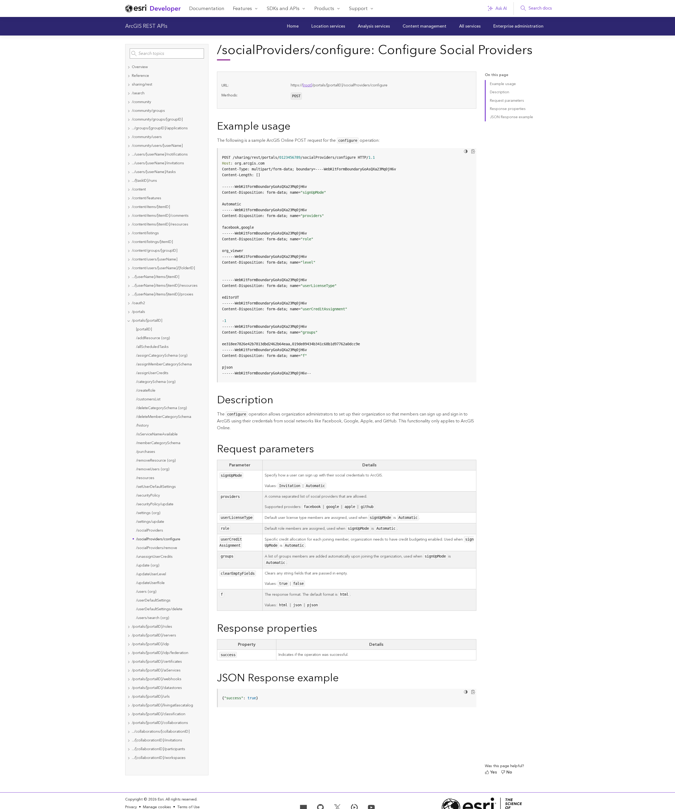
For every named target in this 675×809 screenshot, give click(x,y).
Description (499, 92)
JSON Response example (511, 117)
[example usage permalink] (294, 127)
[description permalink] (277, 401)
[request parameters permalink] (318, 450)
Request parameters (507, 101)
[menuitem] (293, 26)
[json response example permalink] (343, 679)
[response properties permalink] (321, 629)
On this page (496, 75)
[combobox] (167, 53)
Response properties (508, 109)
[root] (307, 85)
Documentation (206, 9)
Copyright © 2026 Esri (144, 799)
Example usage (503, 84)
